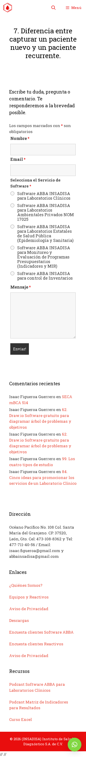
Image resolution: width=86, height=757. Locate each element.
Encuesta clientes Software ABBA (41, 632)
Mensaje (20, 287)
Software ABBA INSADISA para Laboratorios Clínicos (43, 195)
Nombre (19, 138)
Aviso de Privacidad (28, 608)
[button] (74, 744)
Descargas (19, 620)
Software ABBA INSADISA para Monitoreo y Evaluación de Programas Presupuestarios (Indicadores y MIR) (43, 256)
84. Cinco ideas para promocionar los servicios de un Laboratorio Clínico (43, 477)
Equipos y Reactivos (29, 597)
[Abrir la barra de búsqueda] (53, 7)
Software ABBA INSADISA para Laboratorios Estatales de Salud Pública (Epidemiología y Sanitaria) (45, 233)
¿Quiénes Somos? (25, 585)
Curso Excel (20, 719)
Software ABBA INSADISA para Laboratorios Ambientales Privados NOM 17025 (45, 212)
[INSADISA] (7, 7)
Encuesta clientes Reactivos (36, 643)
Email (17, 159)
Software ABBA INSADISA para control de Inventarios (45, 275)
